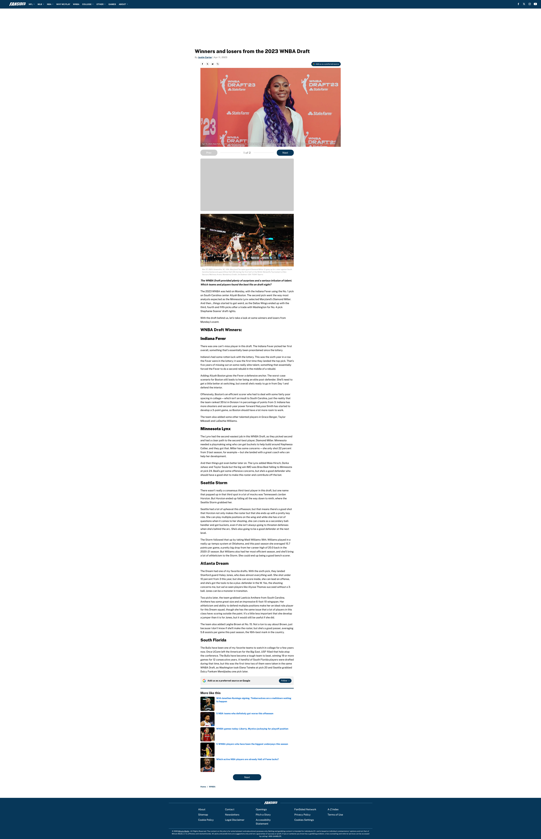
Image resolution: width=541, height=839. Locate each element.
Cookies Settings (304, 819)
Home (203, 787)
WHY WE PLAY (63, 4)
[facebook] (518, 4)
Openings (261, 809)
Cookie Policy (206, 819)
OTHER (100, 4)
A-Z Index (333, 809)
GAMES (112, 4)
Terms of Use (335, 814)
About (201, 809)
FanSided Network (305, 809)
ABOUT (122, 4)
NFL (31, 4)
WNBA (76, 4)
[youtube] (535, 4)
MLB (40, 4)
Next (285, 152)
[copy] (218, 64)
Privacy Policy (302, 814)
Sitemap (203, 814)
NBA (49, 4)
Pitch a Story (263, 814)
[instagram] (530, 4)
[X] (524, 4)
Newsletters (232, 814)
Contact (229, 809)
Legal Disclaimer (234, 819)
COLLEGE (87, 4)
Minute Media (183, 831)
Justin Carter (205, 57)
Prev (208, 152)
